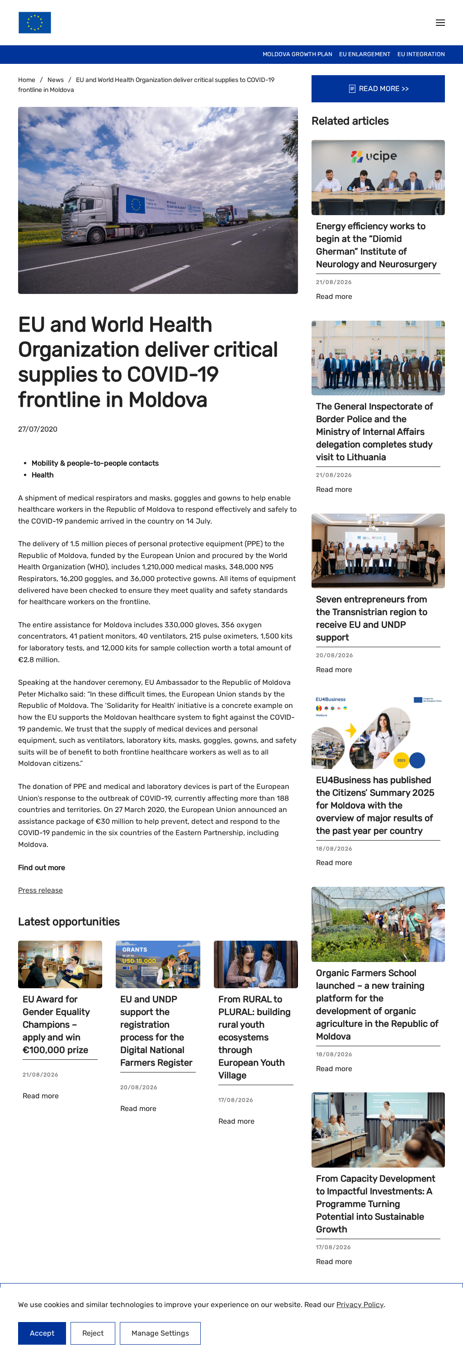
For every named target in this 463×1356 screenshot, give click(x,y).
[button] (440, 22)
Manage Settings (160, 1333)
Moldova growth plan (297, 54)
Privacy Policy (359, 1304)
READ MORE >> (384, 88)
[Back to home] (35, 22)
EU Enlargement (365, 54)
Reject (93, 1333)
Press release (40, 890)
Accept (42, 1333)
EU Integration (421, 54)
